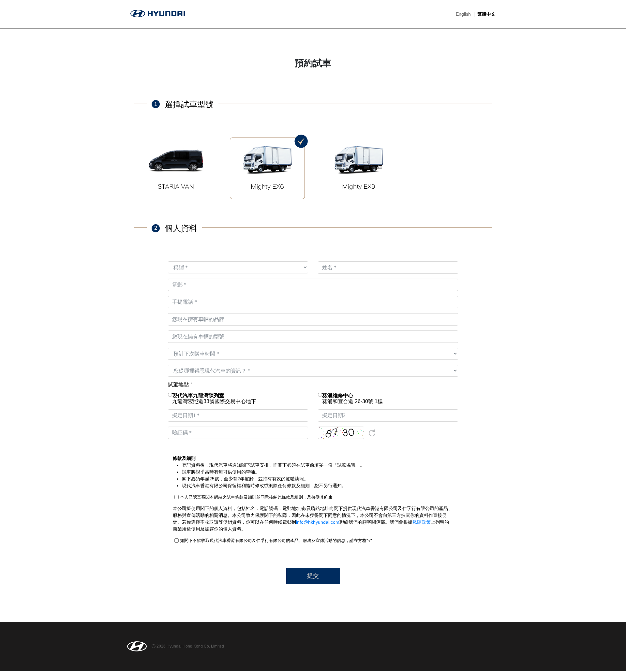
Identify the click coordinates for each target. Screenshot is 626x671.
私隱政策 (421, 522)
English (463, 14)
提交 (313, 576)
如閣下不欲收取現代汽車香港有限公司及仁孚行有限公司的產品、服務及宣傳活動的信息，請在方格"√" (276, 540)
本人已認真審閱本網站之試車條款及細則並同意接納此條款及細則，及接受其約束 (256, 497)
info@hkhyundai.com (317, 522)
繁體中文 (486, 14)
